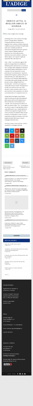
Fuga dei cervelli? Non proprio (13, 244)
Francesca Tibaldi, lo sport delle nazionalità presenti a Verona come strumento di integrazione (15, 224)
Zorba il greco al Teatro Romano (13, 268)
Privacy (14, 374)
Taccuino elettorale (20, 29)
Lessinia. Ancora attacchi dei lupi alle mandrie (15, 262)
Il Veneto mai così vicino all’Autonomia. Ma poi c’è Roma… (16, 256)
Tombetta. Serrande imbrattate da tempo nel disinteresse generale (16, 249)
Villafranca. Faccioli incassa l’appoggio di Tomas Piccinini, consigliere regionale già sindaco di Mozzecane (16, 190)
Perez (9, 303)
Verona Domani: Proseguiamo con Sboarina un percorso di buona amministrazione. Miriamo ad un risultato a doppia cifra (14, 214)
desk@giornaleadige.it (9, 355)
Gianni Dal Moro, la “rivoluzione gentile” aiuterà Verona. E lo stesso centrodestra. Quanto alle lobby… (16, 180)
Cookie (9, 374)
